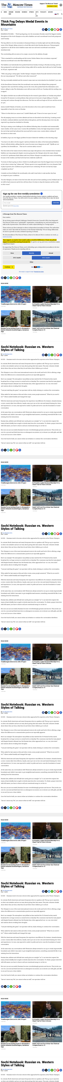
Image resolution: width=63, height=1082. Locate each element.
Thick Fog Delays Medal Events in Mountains (24, 23)
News (5, 12)
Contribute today (52, 6)
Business (24, 12)
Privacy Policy (16, 205)
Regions (17, 12)
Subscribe (56, 202)
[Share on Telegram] (49, 29)
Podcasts (43, 12)
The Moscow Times (7, 28)
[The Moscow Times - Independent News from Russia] (16, 5)
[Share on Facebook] (43, 29)
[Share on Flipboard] (57, 29)
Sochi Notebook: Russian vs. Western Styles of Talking (27, 348)
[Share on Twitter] (46, 29)
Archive (50, 12)
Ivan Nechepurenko (7, 354)
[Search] (61, 14)
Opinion (31, 12)
